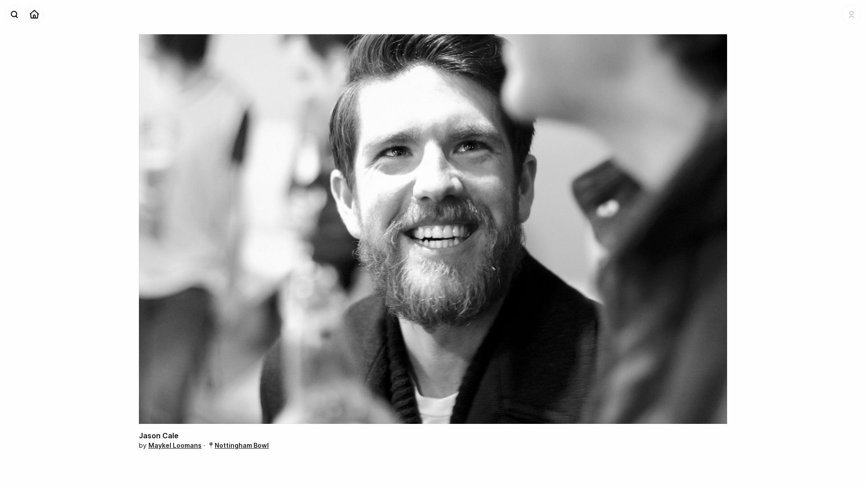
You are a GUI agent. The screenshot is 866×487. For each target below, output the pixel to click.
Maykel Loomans (175, 445)
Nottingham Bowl (242, 445)
